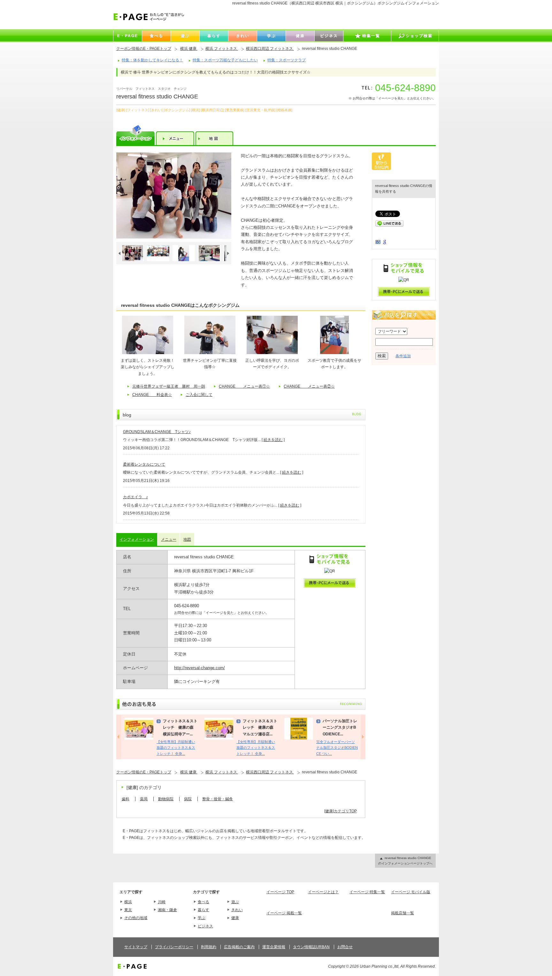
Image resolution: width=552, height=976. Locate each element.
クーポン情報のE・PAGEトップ (143, 48)
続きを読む (273, 440)
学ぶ (201, 918)
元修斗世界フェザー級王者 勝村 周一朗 (168, 386)
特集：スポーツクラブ (286, 60)
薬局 (144, 799)
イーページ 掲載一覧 (284, 913)
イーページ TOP (280, 892)
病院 (188, 799)
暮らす (203, 910)
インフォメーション (136, 539)
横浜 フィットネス (221, 48)
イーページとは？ (323, 892)
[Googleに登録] (384, 243)
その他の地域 (135, 918)
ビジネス (205, 926)
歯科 (125, 799)
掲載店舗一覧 (402, 913)
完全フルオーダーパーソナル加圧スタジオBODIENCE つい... (337, 747)
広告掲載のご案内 (239, 947)
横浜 (128, 902)
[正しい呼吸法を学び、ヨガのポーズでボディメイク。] (272, 353)
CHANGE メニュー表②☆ (309, 386)
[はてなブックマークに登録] (377, 242)
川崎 (161, 902)
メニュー (168, 539)
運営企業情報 (273, 947)
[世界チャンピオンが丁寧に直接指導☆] (209, 353)
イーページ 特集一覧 (367, 892)
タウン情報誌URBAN (311, 947)
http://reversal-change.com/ (199, 667)
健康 (235, 918)
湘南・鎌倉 (167, 910)
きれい (237, 910)
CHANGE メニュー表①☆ (244, 386)
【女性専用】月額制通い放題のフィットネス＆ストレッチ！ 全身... (176, 747)
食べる (203, 902)
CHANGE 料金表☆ (152, 394)
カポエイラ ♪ (135, 497)
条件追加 (403, 356)
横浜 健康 (188, 48)
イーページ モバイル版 (410, 892)
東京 (128, 910)
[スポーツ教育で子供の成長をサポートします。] (334, 353)
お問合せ (345, 947)
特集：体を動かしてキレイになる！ (152, 60)
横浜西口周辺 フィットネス (270, 48)
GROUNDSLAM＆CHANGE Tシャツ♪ (157, 432)
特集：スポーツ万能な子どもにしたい (225, 60)
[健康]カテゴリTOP (340, 811)
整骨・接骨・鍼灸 (217, 799)
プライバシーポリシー (174, 947)
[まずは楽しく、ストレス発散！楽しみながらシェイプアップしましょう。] (147, 353)
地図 (187, 539)
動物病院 (165, 799)
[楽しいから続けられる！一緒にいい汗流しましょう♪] (173, 195)
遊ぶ (235, 902)
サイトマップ (135, 947)
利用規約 (208, 947)
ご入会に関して (199, 394)
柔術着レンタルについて (144, 464)
